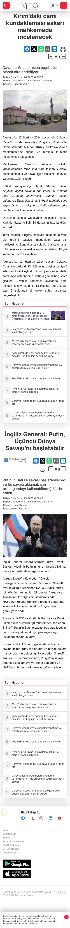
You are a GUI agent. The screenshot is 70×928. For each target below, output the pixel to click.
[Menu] (63, 5)
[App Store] (35, 874)
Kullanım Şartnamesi (13, 841)
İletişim (6, 837)
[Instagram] (41, 818)
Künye (6, 830)
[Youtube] (59, 818)
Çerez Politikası (11, 849)
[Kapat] (66, 917)
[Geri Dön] (6, 5)
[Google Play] (35, 863)
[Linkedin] (50, 818)
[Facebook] (23, 818)
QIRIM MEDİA (9, 834)
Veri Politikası (10, 852)
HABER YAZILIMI (11, 892)
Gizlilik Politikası (11, 845)
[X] (32, 818)
